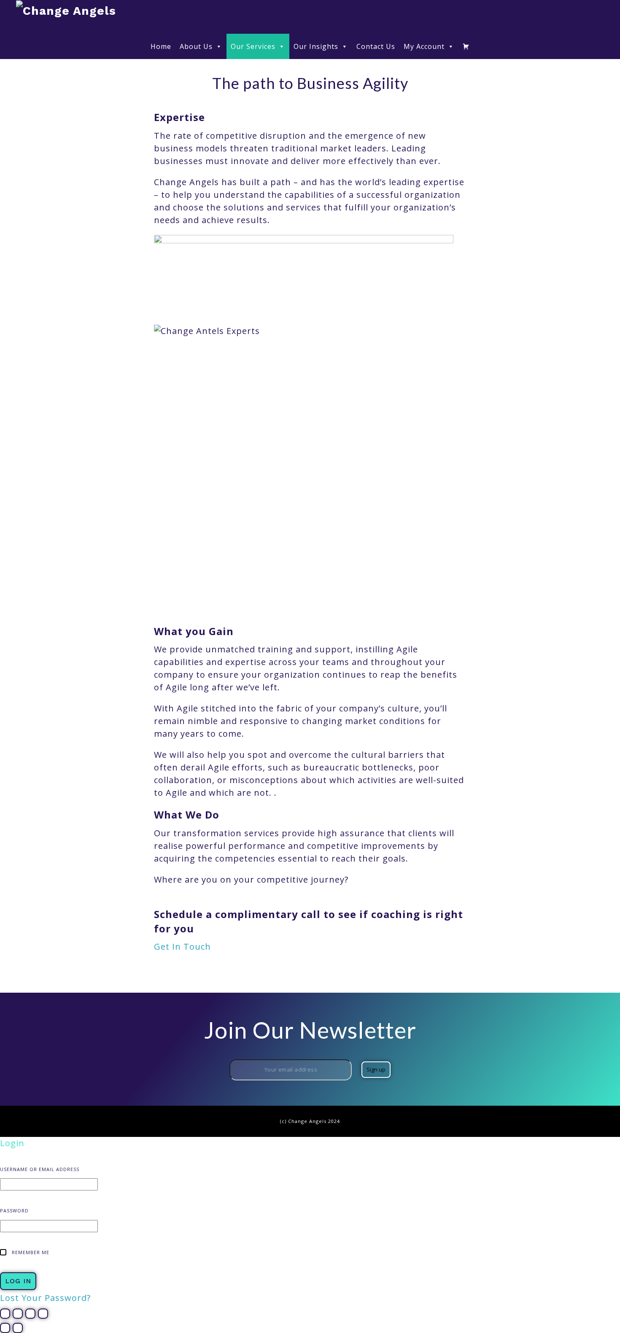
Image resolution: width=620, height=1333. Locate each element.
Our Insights (316, 46)
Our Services (253, 46)
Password (14, 1210)
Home (161, 46)
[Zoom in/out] (5, 1314)
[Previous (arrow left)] (5, 1328)
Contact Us (375, 46)
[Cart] (466, 46)
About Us (196, 46)
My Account (424, 46)
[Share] (30, 1314)
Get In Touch (182, 946)
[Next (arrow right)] (18, 1328)
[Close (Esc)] (43, 1314)
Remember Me (29, 1252)
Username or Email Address (39, 1169)
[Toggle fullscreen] (18, 1314)
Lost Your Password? (45, 1297)
